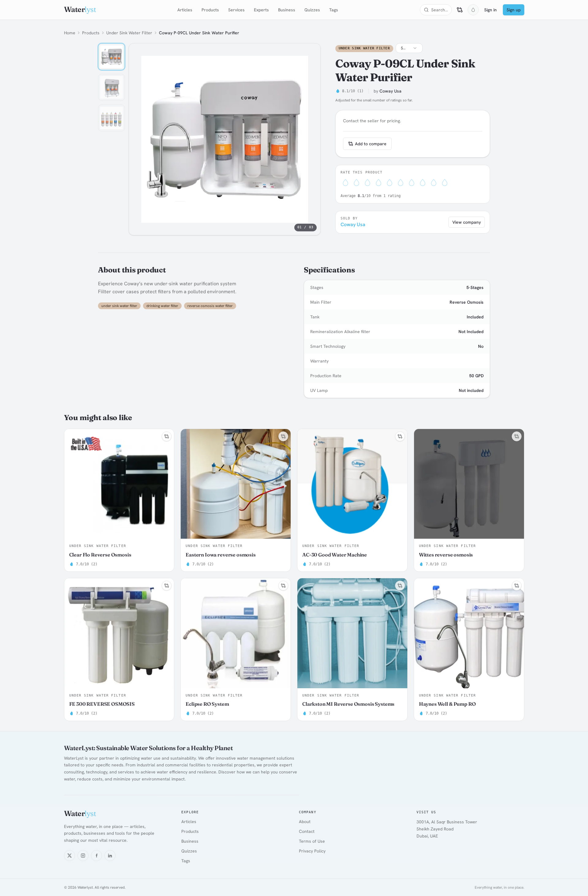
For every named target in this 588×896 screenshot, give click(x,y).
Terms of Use (312, 841)
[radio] (345, 184)
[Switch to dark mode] (473, 9)
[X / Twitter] (69, 855)
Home (69, 33)
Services (236, 10)
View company (466, 222)
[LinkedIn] (109, 855)
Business (286, 10)
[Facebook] (96, 855)
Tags (333, 10)
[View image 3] (111, 117)
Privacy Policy (312, 851)
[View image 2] (111, 87)
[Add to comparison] (167, 436)
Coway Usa (390, 91)
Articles (184, 10)
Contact (307, 831)
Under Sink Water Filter (129, 33)
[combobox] (409, 48)
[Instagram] (83, 855)
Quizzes (312, 10)
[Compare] (460, 10)
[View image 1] (111, 56)
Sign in (490, 10)
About (305, 821)
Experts (261, 10)
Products (210, 10)
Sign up (514, 10)
